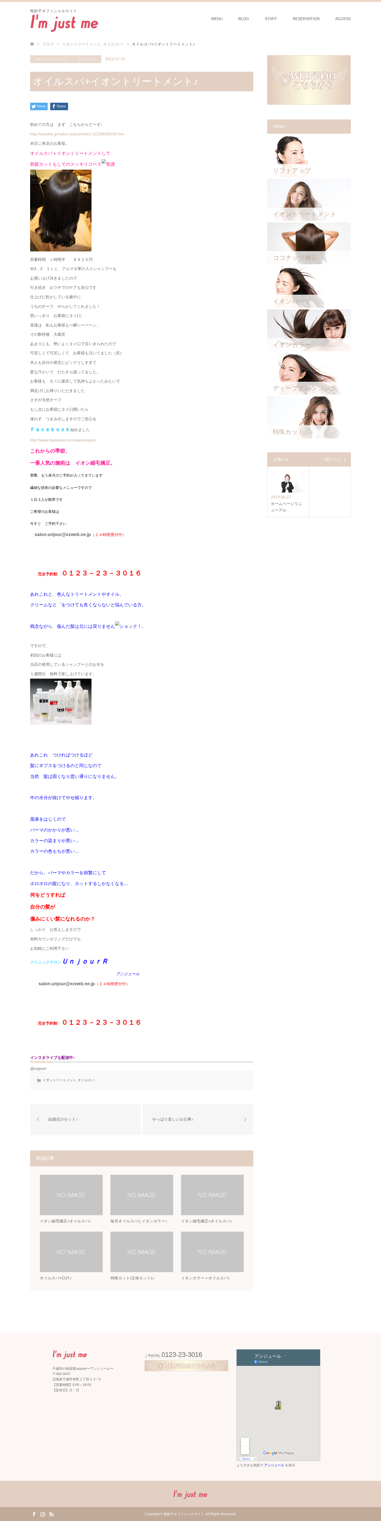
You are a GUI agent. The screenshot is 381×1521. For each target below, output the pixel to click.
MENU (217, 18)
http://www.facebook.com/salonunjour (63, 440)
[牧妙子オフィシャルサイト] (64, 22)
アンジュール (274, 1465)
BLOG (243, 18)
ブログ (48, 44)
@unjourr (38, 1068)
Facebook (34, 1513)
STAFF (271, 18)
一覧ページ (331, 459)
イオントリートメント (51, 59)
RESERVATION (306, 18)
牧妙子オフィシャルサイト (184, 1514)
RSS (51, 1513)
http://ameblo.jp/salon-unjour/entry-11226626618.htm (77, 134)
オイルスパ (86, 59)
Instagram (42, 1513)
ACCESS (343, 18)
